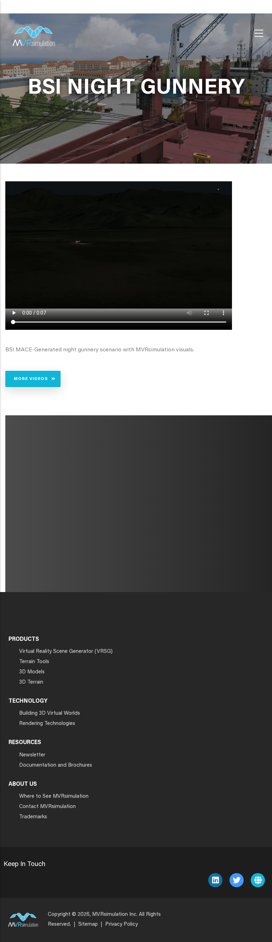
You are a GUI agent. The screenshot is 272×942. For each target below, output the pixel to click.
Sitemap (88, 924)
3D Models (32, 672)
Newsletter (32, 755)
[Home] (33, 31)
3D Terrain (31, 682)
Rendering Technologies (47, 723)
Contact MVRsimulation (47, 806)
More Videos (31, 379)
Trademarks (33, 817)
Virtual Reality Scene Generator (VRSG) (66, 651)
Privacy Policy (121, 924)
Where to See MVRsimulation (54, 796)
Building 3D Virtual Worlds (49, 713)
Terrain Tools (34, 662)
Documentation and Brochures (55, 765)
